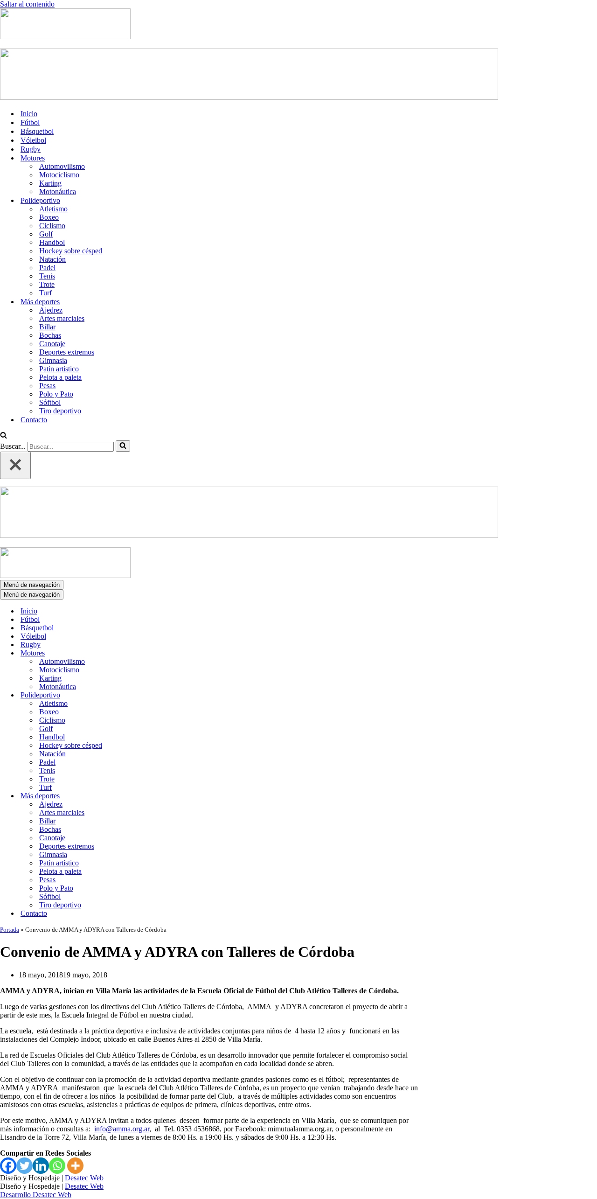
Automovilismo (62, 166)
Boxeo (49, 217)
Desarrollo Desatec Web (35, 1195)
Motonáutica (57, 191)
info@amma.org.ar (121, 1129)
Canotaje (52, 344)
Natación (52, 259)
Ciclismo (52, 226)
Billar (47, 327)
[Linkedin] (41, 1165)
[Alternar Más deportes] (163, 796)
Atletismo (53, 209)
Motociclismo (59, 175)
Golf (46, 234)
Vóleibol (33, 140)
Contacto (34, 420)
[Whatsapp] (57, 1165)
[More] (75, 1165)
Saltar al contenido (27, 4)
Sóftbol (50, 402)
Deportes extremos (66, 352)
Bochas (50, 335)
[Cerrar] (15, 465)
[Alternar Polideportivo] (163, 695)
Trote (47, 284)
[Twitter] (24, 1165)
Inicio (29, 114)
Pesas (47, 386)
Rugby (31, 149)
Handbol (52, 242)
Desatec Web (84, 1178)
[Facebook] (8, 1165)
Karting (50, 183)
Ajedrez (50, 310)
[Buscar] (3, 436)
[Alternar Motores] (163, 653)
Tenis (47, 276)
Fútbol (30, 122)
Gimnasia (53, 360)
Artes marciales (61, 318)
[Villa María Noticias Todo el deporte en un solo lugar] (65, 37)
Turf (45, 293)
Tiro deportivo (60, 411)
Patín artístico (59, 369)
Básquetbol (37, 131)
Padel (47, 268)
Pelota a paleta (60, 377)
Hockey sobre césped (70, 251)
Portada (9, 929)
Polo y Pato (56, 394)
